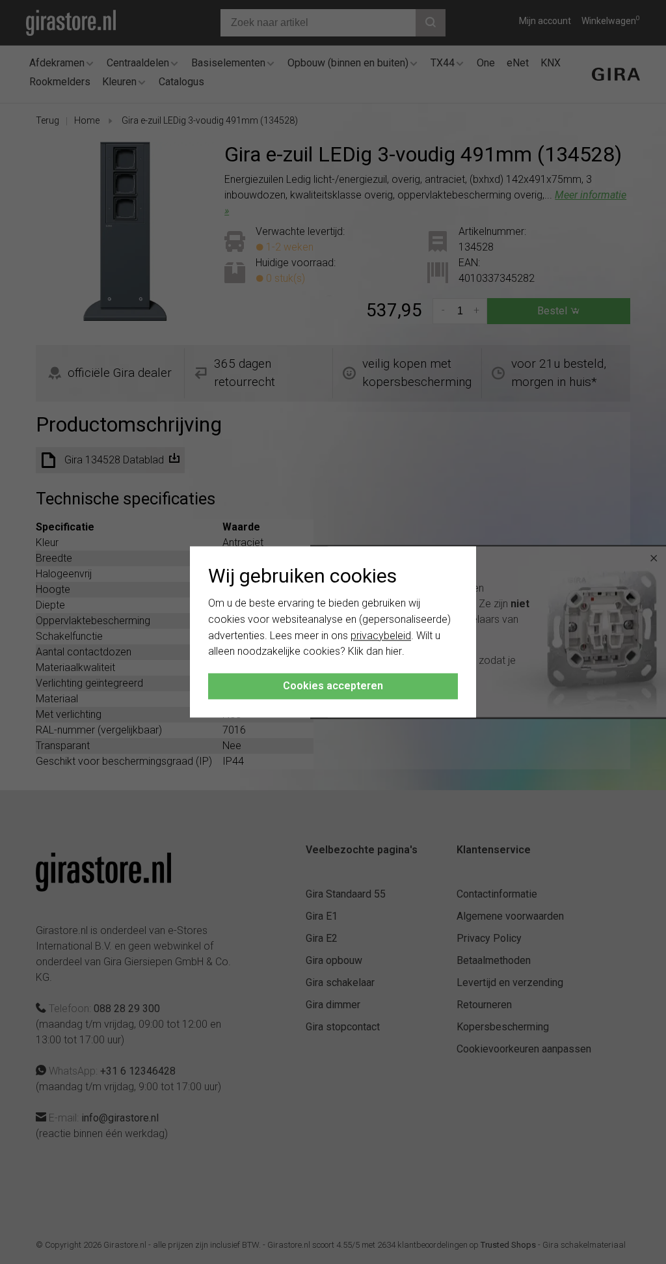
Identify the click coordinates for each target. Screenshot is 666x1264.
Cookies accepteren (333, 686)
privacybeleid (381, 635)
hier (394, 652)
